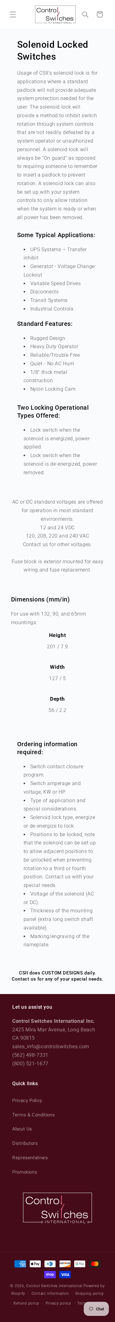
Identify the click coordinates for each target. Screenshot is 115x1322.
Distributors (25, 1143)
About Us (22, 1129)
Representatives (30, 1157)
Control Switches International (54, 1286)
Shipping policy (89, 1293)
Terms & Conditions (33, 1115)
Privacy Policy (27, 1100)
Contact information (50, 1293)
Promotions (24, 1172)
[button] (13, 14)
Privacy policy (58, 1303)
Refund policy (26, 1303)
